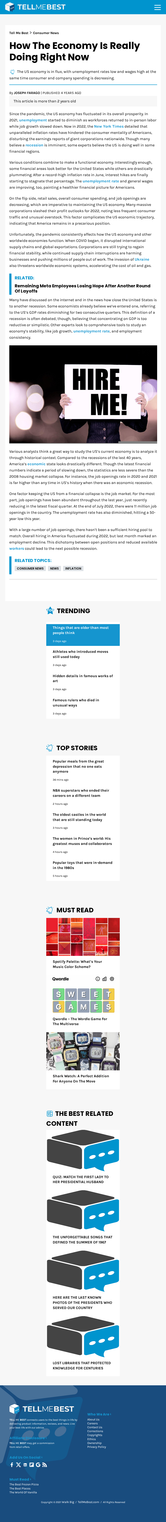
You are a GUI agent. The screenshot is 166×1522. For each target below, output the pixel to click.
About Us (93, 1419)
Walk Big (68, 1502)
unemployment (33, 120)
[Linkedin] (25, 1464)
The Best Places (20, 1488)
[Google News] (38, 1464)
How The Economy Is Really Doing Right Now (74, 51)
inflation (73, 568)
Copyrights (94, 1435)
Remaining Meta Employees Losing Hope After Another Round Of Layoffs (82, 288)
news (54, 568)
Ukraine (142, 259)
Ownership (94, 1443)
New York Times (109, 126)
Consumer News (30, 568)
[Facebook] (12, 1464)
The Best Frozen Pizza (24, 1484)
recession (34, 145)
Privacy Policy (96, 1447)
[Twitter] (19, 1464)
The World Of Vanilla (23, 1492)
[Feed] (45, 1464)
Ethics (91, 1439)
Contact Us (94, 1427)
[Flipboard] (32, 1464)
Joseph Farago (27, 93)
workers (16, 548)
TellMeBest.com (88, 1502)
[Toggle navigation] (157, 7)
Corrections (95, 1431)
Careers (92, 1423)
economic (36, 464)
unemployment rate (101, 181)
